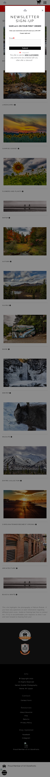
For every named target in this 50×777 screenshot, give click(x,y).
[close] (42, 10)
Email (11, 38)
